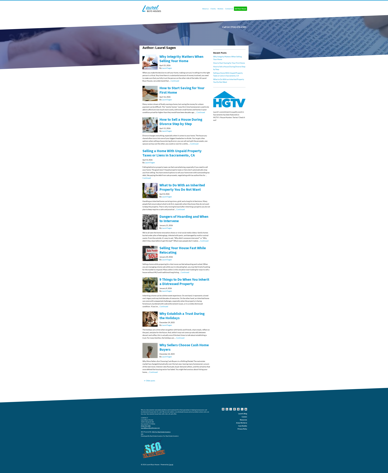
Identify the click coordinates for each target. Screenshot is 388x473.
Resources (243, 420)
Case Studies (242, 426)
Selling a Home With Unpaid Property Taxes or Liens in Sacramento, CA (172, 153)
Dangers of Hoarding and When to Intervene (183, 219)
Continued (175, 81)
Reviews (220, 9)
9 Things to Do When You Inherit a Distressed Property (184, 281)
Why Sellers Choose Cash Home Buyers (184, 347)
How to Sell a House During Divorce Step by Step (180, 121)
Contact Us (229, 9)
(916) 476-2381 (238, 27)
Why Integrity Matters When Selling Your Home (181, 59)
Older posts (150, 380)
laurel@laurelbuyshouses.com (150, 428)
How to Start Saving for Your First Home (182, 90)
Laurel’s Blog (242, 414)
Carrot (171, 464)
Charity (213, 9)
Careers (244, 417)
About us (205, 9)
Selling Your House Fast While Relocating (182, 250)
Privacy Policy (242, 429)
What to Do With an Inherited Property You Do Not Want (182, 187)
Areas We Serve (241, 423)
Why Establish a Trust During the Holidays (182, 316)
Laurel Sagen (167, 68)
